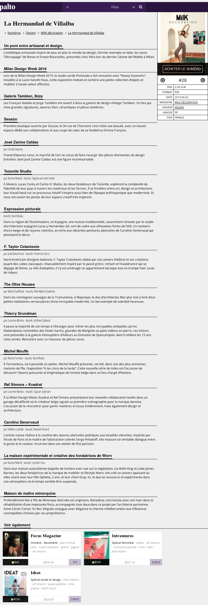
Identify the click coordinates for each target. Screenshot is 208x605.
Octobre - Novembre (44, 543)
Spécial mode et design (46, 579)
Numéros (14, 33)
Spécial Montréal (123, 543)
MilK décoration (186, 102)
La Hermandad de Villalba (86, 33)
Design (179, 107)
